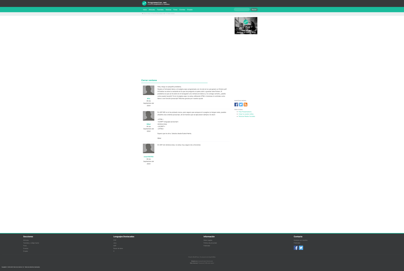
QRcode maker (209, 263)
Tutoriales (161, 9)
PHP (114, 240)
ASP (114, 246)
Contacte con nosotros (301, 240)
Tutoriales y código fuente (31, 243)
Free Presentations (245, 112)
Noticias (168, 9)
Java (114, 243)
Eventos (182, 9)
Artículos (152, 9)
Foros (175, 9)
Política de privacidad (210, 243)
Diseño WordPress (193, 257)
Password (201, 263)
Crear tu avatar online (246, 114)
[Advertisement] (185, 32)
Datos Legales (208, 240)
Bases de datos (118, 248)
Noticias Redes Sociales (247, 116)
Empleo (190, 9)
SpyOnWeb (212, 257)
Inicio (145, 9)
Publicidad (207, 246)
